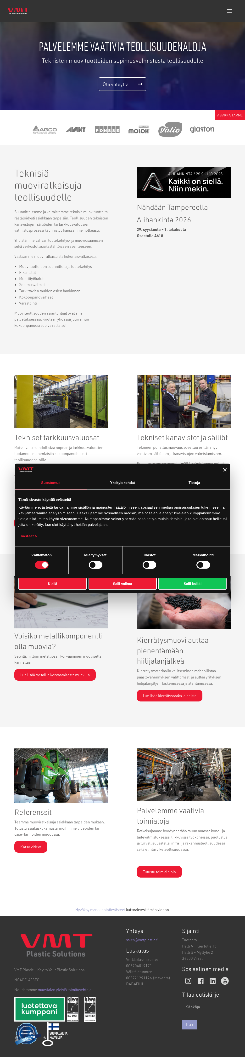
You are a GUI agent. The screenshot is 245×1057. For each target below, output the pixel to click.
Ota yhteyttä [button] (115, 84)
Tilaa (189, 1024)
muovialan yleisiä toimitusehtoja (64, 989)
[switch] (95, 565)
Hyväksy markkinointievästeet (100, 909)
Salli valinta (122, 584)
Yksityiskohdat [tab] (122, 483)
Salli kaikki (192, 584)
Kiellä (52, 584)
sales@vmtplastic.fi (142, 939)
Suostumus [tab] (51, 483)
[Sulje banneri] (225, 469)
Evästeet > (27, 536)
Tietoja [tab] (194, 483)
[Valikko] (229, 11)
